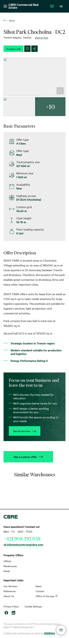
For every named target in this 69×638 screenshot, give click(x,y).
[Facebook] (6, 613)
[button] (61, 630)
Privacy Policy (11, 606)
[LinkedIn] (13, 613)
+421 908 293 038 (22, 539)
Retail (7, 571)
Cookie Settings (33, 606)
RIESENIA (49, 633)
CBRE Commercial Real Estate (23, 5)
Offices (7, 561)
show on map (41, 37)
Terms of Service (20, 626)
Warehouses (10, 566)
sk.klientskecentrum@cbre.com (23, 544)
